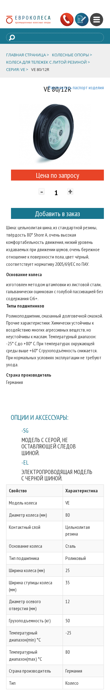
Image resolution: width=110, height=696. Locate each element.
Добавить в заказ (57, 213)
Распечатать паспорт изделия (76, 87)
